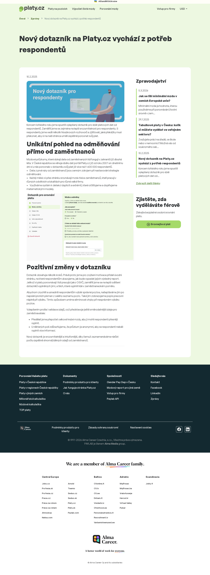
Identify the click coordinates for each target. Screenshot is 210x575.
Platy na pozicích (57, 8)
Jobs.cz (46, 483)
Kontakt (155, 382)
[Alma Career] (105, 539)
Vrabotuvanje (126, 493)
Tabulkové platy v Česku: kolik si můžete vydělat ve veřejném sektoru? (160, 129)
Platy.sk (71, 508)
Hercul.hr (124, 498)
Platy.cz (72, 503)
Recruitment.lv (101, 517)
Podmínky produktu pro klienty (81, 382)
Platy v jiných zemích (31, 393)
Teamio (71, 488)
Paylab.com (73, 512)
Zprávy (35, 18)
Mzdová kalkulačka (30, 404)
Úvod (22, 18)
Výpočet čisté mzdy (83, 8)
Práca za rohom (49, 503)
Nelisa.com (47, 517)
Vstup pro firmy (166, 8)
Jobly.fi (149, 483)
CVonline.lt (99, 483)
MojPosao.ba (126, 488)
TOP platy (25, 409)
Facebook (156, 387)
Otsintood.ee (100, 508)
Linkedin (155, 393)
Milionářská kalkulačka (32, 398)
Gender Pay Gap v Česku (121, 382)
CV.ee (97, 493)
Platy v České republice (32, 382)
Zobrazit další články (148, 183)
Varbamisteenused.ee (104, 522)
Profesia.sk (47, 488)
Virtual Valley (126, 503)
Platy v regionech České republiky (38, 387)
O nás (66, 393)
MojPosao (124, 483)
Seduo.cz (72, 493)
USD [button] (182, 8)
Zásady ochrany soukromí (103, 427)
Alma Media (111, 443)
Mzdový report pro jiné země (123, 387)
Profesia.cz (47, 493)
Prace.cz (46, 498)
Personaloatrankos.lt (104, 512)
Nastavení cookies (141, 427)
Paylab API (113, 398)
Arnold (71, 483)
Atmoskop (47, 512)
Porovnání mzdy (109, 8)
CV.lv (96, 488)
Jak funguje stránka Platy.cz (79, 387)
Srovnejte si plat (160, 224)
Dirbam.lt (98, 498)
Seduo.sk (72, 498)
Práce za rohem (49, 508)
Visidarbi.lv (99, 503)
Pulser (123, 508)
